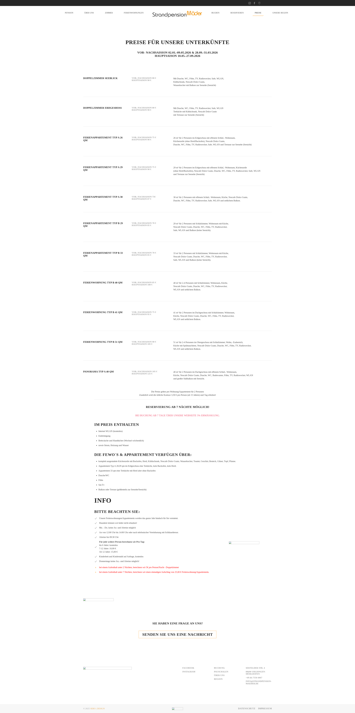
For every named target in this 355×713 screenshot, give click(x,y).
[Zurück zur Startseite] (177, 13)
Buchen (215, 13)
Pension (69, 13)
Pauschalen (221, 672)
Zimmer (109, 13)
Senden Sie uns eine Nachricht (177, 634)
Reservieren (237, 13)
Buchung (219, 668)
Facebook (188, 668)
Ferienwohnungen (134, 13)
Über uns (89, 13)
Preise (258, 13)
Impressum (265, 708)
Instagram (188, 672)
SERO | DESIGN (97, 708)
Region (218, 679)
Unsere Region (280, 13)
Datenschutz (246, 708)
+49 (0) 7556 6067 (254, 678)
